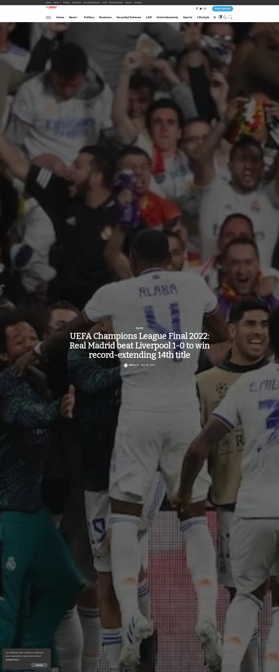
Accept (39, 665)
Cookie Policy (12, 659)
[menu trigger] (50, 17)
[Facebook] (197, 8)
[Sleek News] (51, 7)
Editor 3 (133, 365)
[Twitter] (201, 8)
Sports (139, 328)
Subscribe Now (223, 8)
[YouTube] (205, 8)
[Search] (230, 17)
